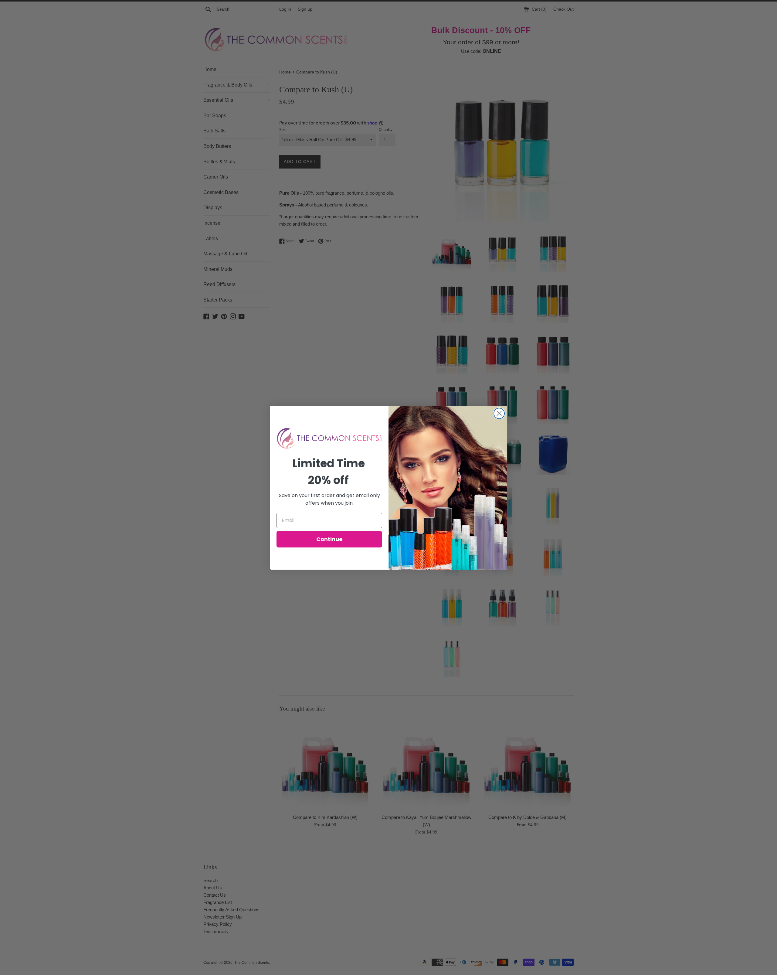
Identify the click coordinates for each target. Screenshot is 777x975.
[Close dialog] (499, 413)
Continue (329, 539)
